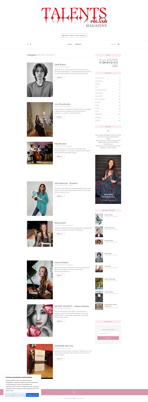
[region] (22, 387)
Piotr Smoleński (109, 292)
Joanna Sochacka (61, 262)
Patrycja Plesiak (109, 215)
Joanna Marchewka (110, 227)
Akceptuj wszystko (32, 395)
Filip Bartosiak (60, 144)
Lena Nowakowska (62, 104)
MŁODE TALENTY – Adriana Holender (72, 306)
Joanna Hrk (108, 266)
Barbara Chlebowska (110, 279)
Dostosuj (9, 395)
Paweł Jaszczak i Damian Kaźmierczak (111, 305)
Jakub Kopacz (60, 64)
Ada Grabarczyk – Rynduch (66, 183)
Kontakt (78, 44)
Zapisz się (108, 338)
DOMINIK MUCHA (64, 346)
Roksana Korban (109, 240)
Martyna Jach (60, 223)
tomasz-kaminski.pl (80, 398)
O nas (69, 44)
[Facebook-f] (74, 392)
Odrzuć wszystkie (19, 395)
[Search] (118, 44)
